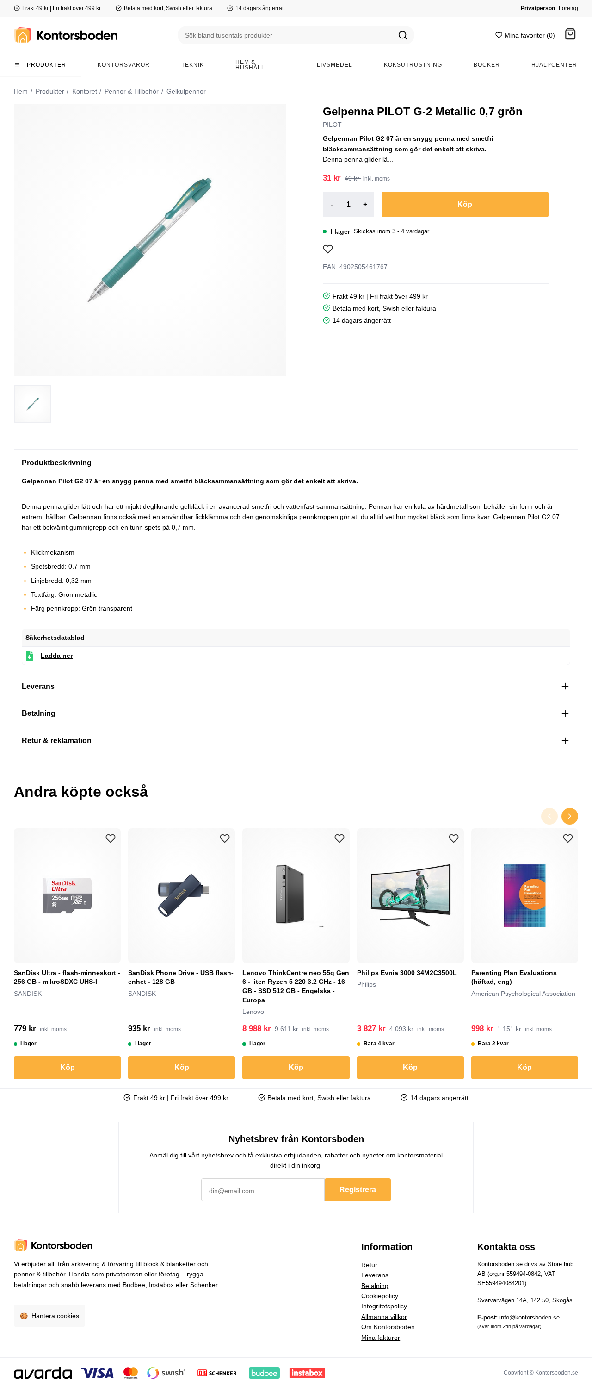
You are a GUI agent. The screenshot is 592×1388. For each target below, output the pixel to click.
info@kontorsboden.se (530, 1317)
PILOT (332, 124)
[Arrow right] (569, 816)
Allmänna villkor (384, 1316)
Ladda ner (57, 655)
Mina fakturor (380, 1337)
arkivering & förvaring (102, 1264)
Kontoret (83, 91)
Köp (464, 204)
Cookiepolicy (379, 1296)
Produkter (49, 91)
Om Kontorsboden (388, 1327)
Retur (369, 1265)
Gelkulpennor (185, 91)
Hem (21, 91)
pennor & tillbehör (39, 1274)
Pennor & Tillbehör (131, 91)
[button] (570, 35)
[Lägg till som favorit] (328, 249)
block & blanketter (169, 1264)
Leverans (374, 1275)
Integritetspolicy (384, 1306)
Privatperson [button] (538, 8)
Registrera (357, 1190)
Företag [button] (568, 8)
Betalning (374, 1285)
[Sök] (402, 35)
